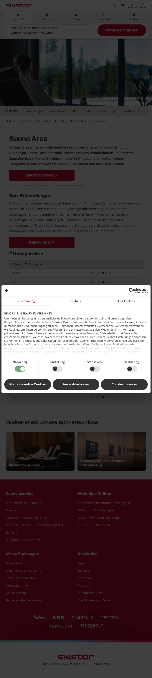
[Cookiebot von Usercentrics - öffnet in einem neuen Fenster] (131, 290)
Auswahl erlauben (76, 384)
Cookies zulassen (124, 384)
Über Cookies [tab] (126, 301)
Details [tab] (76, 301)
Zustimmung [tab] (26, 301)
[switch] (57, 369)
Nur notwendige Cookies (27, 384)
